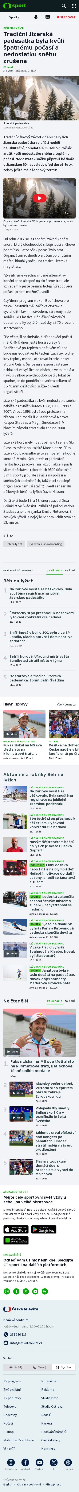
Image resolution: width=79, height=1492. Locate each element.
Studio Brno (49, 1398)
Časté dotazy (50, 1440)
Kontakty (48, 1448)
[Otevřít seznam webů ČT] (74, 6)
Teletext (9, 1406)
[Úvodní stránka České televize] (21, 1309)
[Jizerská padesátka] (39, 98)
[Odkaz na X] (25, 1291)
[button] (39, 198)
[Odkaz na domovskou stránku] (21, 5)
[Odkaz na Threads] (44, 1291)
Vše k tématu (66, 704)
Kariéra (46, 1423)
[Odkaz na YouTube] (35, 1291)
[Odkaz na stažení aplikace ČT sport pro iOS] (16, 1229)
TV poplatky (12, 1398)
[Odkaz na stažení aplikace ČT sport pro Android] (43, 1229)
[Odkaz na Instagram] (6, 1291)
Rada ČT (47, 1415)
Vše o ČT (9, 1448)
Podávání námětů (54, 1432)
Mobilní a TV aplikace (18, 1440)
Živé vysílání (12, 1389)
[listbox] (39, 1367)
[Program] (48, 17)
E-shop (8, 1432)
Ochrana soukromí (29, 1484)
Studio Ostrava (52, 1406)
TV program (12, 1381)
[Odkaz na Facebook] (16, 1291)
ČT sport (8, 67)
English (7, 1484)
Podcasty (10, 1415)
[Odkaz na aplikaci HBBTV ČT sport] (16, 1240)
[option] (15, 1367)
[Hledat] (64, 6)
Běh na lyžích (13, 28)
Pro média (48, 1381)
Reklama (47, 1389)
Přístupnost (53, 1484)
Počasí (8, 1423)
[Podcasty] (36, 17)
